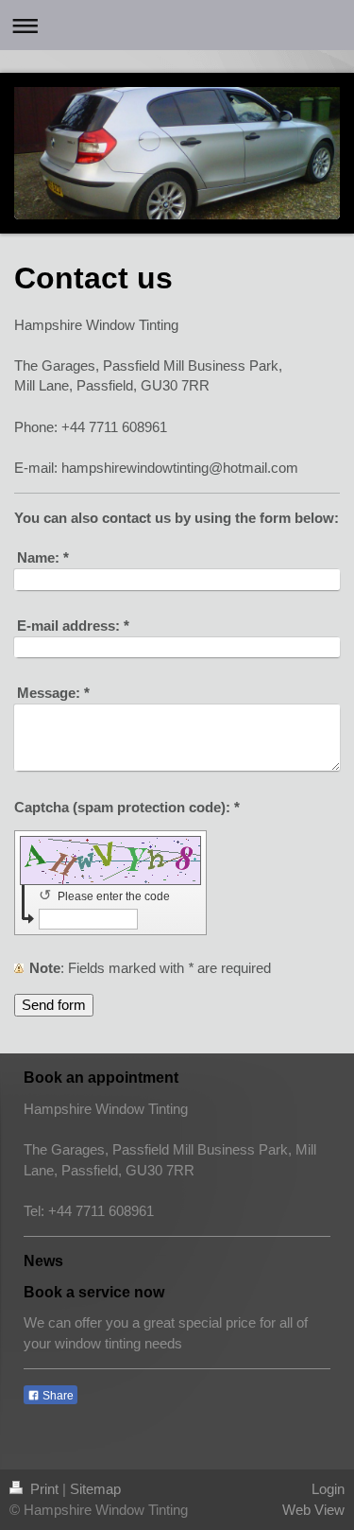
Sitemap (95, 1489)
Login (328, 1489)
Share (57, 1395)
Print (44, 1489)
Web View (313, 1510)
